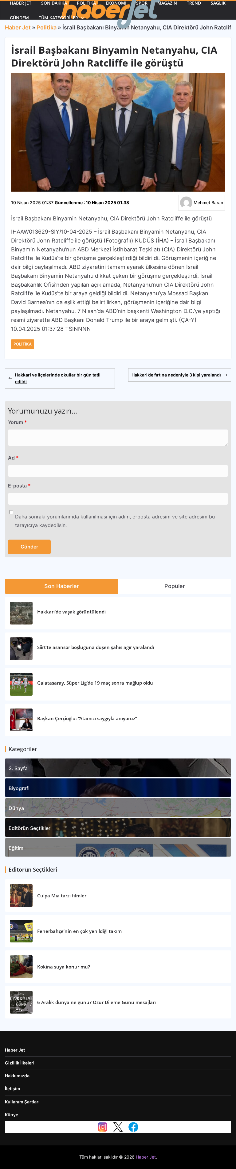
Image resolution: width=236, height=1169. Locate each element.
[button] (81, 17)
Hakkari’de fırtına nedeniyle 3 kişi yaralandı (176, 374)
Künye (11, 1114)
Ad (13, 458)
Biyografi (19, 788)
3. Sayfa (18, 768)
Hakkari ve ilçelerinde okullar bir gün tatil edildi (57, 378)
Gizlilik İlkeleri (19, 1062)
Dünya (16, 808)
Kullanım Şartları (22, 1101)
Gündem (19, 18)
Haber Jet (15, 1049)
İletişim (12, 1088)
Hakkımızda (17, 1075)
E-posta (19, 486)
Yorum (17, 422)
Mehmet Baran (208, 202)
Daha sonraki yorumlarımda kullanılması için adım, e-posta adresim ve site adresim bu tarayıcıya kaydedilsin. (115, 521)
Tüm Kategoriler (58, 18)
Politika (23, 344)
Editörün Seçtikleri (30, 828)
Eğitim (16, 848)
